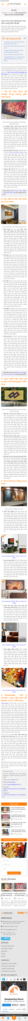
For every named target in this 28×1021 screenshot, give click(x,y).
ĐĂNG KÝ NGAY (14, 873)
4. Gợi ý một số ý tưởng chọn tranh (13, 54)
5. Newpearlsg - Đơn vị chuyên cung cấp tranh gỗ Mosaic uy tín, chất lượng (14, 58)
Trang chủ (4, 12)
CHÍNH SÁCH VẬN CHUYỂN (9, 963)
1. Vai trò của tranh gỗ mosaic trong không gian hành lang (14, 42)
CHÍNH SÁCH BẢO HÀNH (8, 966)
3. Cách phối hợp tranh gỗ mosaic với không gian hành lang (13, 51)
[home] (14, 4)
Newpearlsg (4, 703)
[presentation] (1, 894)
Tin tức (11, 12)
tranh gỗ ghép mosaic (16, 152)
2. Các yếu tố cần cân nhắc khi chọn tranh (14, 47)
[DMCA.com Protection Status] (5, 938)
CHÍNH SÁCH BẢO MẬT (7, 968)
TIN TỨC (3, 954)
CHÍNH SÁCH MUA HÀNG (8, 971)
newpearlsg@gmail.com (14, 784)
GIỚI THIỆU (4, 951)
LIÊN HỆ (3, 956)
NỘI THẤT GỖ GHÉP (6, 948)
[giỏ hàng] (3, 1018)
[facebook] (18, 913)
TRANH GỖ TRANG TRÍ (7, 946)
